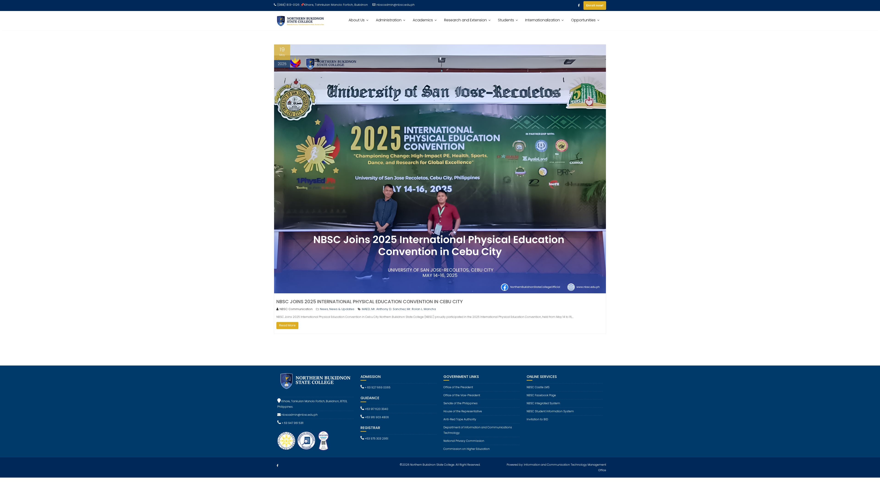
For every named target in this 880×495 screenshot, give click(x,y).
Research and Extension (465, 20)
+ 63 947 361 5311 (292, 423)
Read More (287, 325)
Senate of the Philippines (460, 403)
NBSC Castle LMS (538, 387)
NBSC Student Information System (550, 411)
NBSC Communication (296, 309)
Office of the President (458, 387)
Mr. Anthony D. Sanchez (388, 309)
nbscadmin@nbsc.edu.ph (396, 5)
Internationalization (542, 20)
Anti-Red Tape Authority (459, 419)
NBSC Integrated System (543, 403)
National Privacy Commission (463, 441)
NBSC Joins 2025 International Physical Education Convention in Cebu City (369, 301)
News (324, 309)
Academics (423, 20)
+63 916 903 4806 (376, 417)
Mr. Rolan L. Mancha (421, 309)
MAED (366, 309)
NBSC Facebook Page (541, 395)
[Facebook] (579, 5)
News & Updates (341, 309)
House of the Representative (462, 411)
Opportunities (583, 20)
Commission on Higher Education (466, 449)
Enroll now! (594, 5)
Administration (389, 20)
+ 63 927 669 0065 (377, 387)
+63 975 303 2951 (376, 438)
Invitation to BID (537, 419)
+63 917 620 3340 (376, 409)
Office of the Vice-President (461, 395)
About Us (357, 20)
